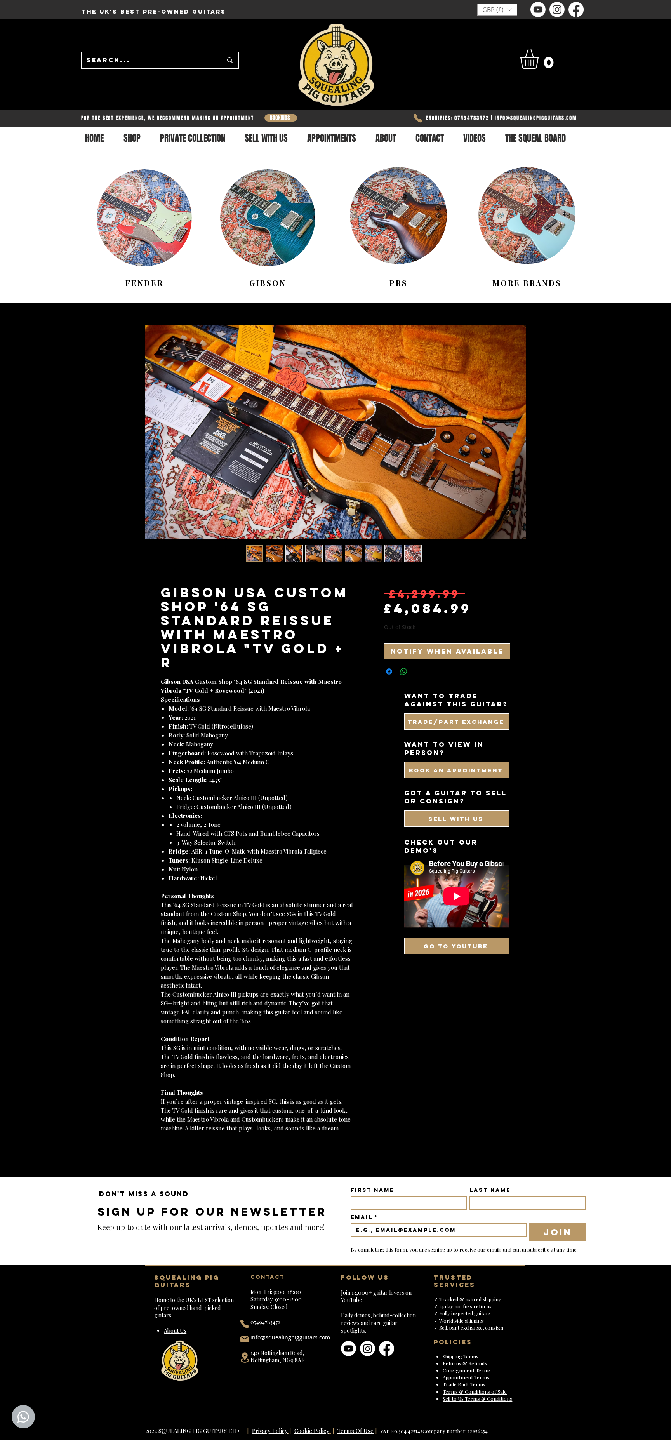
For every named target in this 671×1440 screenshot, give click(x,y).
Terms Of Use (355, 1431)
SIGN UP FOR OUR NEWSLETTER (212, 1212)
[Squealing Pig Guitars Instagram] (557, 9)
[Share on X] (418, 671)
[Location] (245, 1357)
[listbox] (497, 10)
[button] (497, 10)
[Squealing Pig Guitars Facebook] (576, 9)
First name (372, 1190)
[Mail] (244, 1339)
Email (364, 1217)
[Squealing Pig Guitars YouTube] (538, 9)
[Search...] (229, 60)
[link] (541, 59)
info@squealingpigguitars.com (290, 1337)
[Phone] (418, 118)
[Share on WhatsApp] (404, 671)
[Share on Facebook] (389, 671)
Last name (490, 1190)
